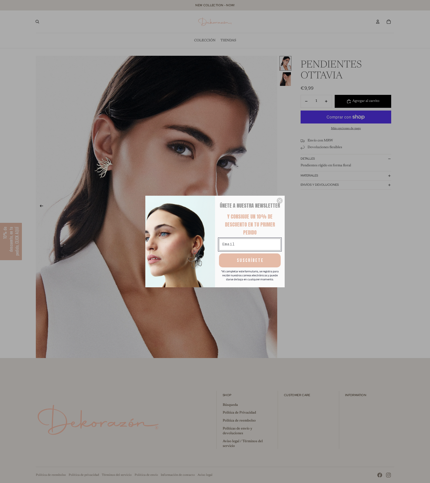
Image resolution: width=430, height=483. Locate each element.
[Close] (280, 201)
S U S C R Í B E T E (250, 260)
